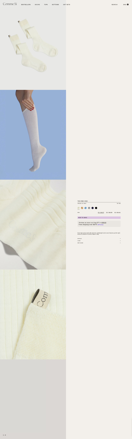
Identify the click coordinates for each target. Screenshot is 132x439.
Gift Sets (66, 5)
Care (78, 241)
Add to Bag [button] (82, 218)
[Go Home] (10, 4)
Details (79, 238)
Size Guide (80, 243)
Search (114, 5)
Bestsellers (26, 5)
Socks (37, 5)
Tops (46, 5)
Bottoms (55, 5)
